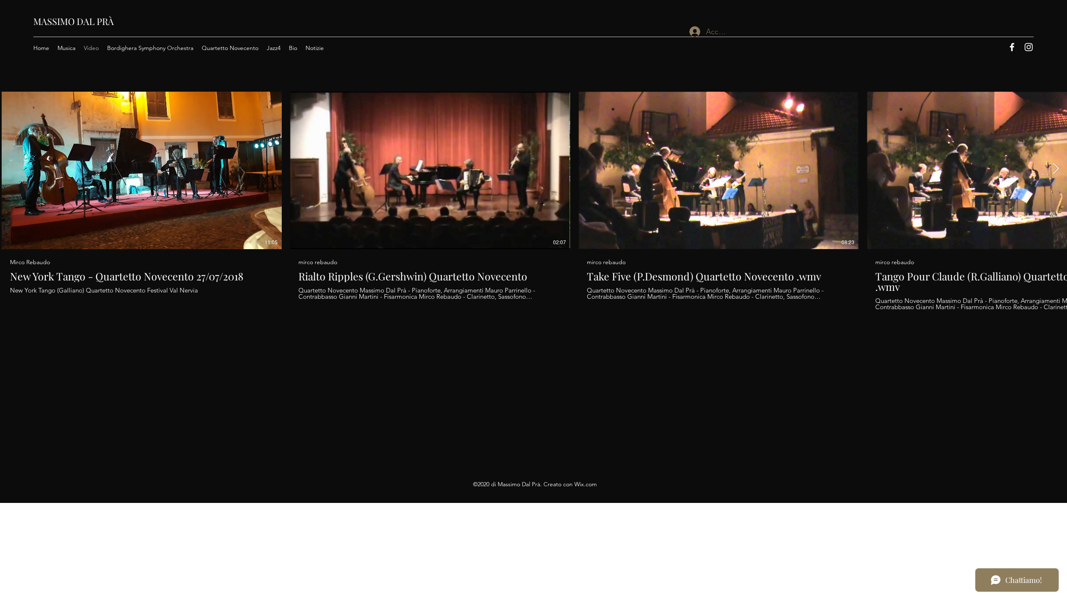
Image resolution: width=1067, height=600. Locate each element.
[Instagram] (1028, 47)
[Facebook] (1012, 47)
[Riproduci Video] (141, 170)
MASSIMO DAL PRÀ (73, 21)
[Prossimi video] (1055, 169)
